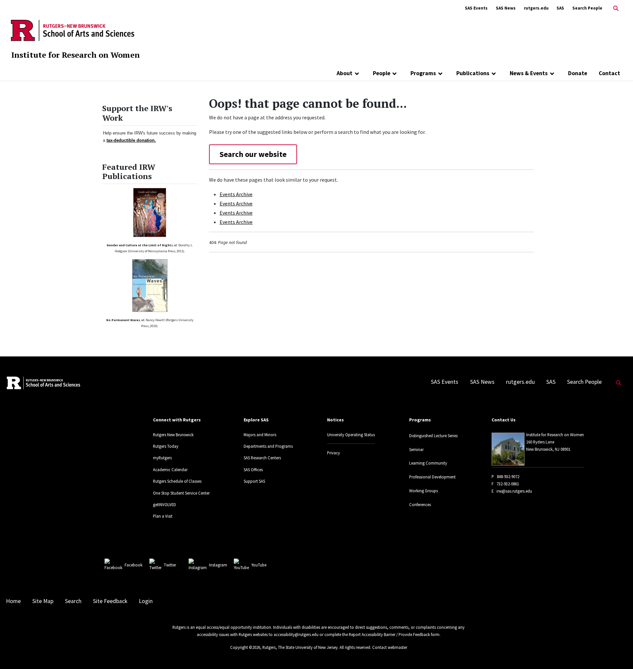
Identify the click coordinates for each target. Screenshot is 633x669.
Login (146, 601)
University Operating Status (351, 434)
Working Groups (423, 490)
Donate (577, 73)
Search (73, 601)
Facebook (133, 564)
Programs (423, 73)
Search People (587, 8)
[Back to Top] (618, 653)
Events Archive (236, 194)
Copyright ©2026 (245, 647)
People (381, 73)
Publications (472, 73)
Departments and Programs (268, 446)
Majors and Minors (260, 434)
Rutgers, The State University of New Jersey (300, 647)
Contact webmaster (389, 647)
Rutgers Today (165, 446)
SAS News (506, 8)
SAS (560, 8)
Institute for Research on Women (75, 54)
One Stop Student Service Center (181, 493)
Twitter (170, 564)
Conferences (420, 504)
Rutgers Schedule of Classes (177, 481)
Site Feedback (110, 601)
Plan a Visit (162, 516)
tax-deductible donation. (131, 140)
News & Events (529, 73)
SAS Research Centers (262, 457)
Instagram (218, 564)
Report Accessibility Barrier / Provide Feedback (389, 634)
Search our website (253, 154)
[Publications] (493, 73)
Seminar (416, 449)
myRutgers (162, 457)
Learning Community (428, 463)
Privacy (333, 452)
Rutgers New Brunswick (173, 434)
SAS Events (476, 8)
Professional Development (432, 476)
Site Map (42, 601)
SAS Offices (253, 469)
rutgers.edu (536, 8)
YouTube (258, 564)
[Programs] (440, 73)
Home (13, 601)
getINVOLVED (164, 504)
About (344, 73)
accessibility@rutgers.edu (296, 634)
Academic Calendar (170, 469)
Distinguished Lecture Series (433, 435)
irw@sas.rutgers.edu (514, 491)
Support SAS (254, 481)
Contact (609, 73)
